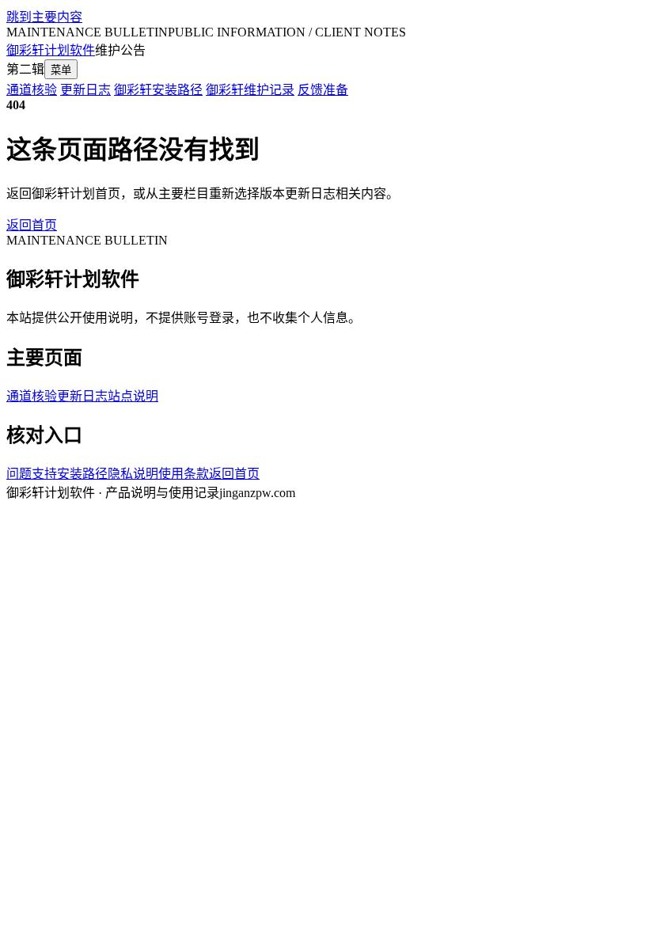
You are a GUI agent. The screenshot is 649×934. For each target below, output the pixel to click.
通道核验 (31, 90)
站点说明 (133, 396)
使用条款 (183, 473)
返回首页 (31, 225)
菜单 (61, 70)
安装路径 (82, 473)
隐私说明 (133, 473)
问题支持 (31, 473)
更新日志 (85, 90)
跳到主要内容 (44, 17)
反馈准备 (323, 90)
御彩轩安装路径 (158, 90)
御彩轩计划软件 (50, 50)
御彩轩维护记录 (250, 90)
